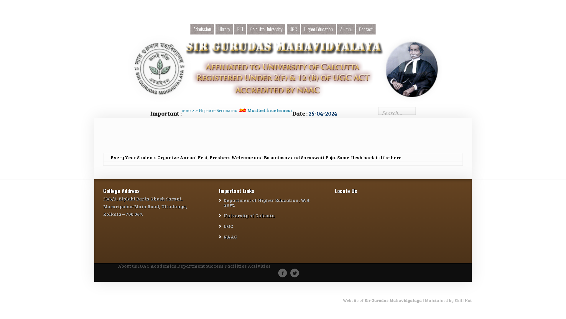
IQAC (143, 266)
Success (214, 266)
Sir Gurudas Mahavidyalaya (393, 300)
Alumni (346, 29)
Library (224, 29)
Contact (366, 29)
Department (191, 266)
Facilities (235, 266)
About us (127, 266)
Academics (163, 266)
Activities (259, 266)
